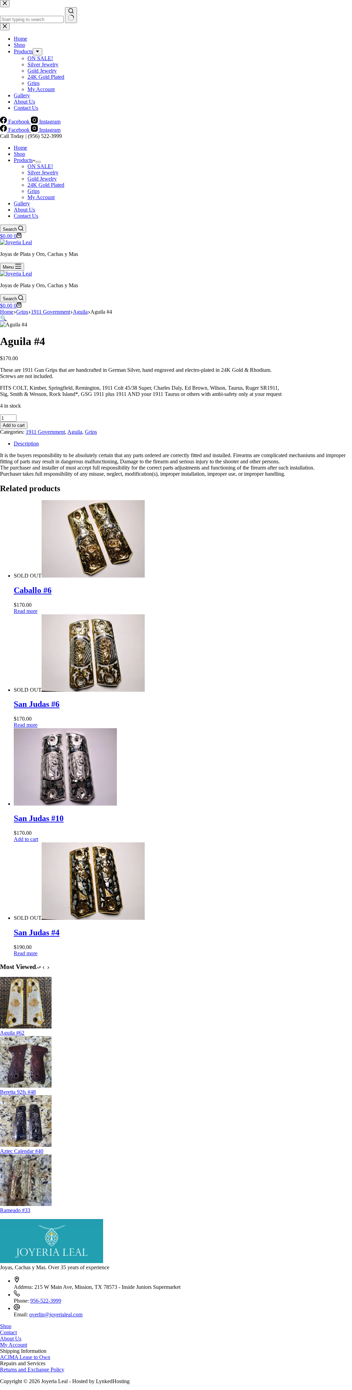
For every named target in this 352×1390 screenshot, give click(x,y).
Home (20, 148)
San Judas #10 (39, 818)
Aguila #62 (12, 1033)
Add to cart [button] (26, 839)
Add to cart (14, 425)
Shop (19, 154)
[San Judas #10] (65, 804)
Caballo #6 (33, 590)
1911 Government (45, 432)
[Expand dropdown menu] (38, 162)
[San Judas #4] (93, 918)
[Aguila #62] (26, 1027)
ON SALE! (40, 166)
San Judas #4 (36, 932)
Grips (34, 191)
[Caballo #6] (93, 576)
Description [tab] (26, 443)
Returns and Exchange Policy (32, 1369)
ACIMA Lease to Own (25, 1357)
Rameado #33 (15, 1210)
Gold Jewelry (42, 179)
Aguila (74, 432)
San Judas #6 (36, 704)
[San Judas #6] (93, 690)
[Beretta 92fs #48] (26, 1086)
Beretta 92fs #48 (18, 1092)
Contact (8, 1332)
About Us (24, 210)
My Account (41, 197)
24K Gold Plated (46, 185)
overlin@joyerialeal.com (55, 1314)
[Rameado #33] (26, 1204)
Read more (25, 611)
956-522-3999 (45, 1301)
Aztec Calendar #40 (21, 1151)
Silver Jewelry (43, 172)
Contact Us (26, 216)
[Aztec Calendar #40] (26, 1145)
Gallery (22, 203)
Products (23, 160)
